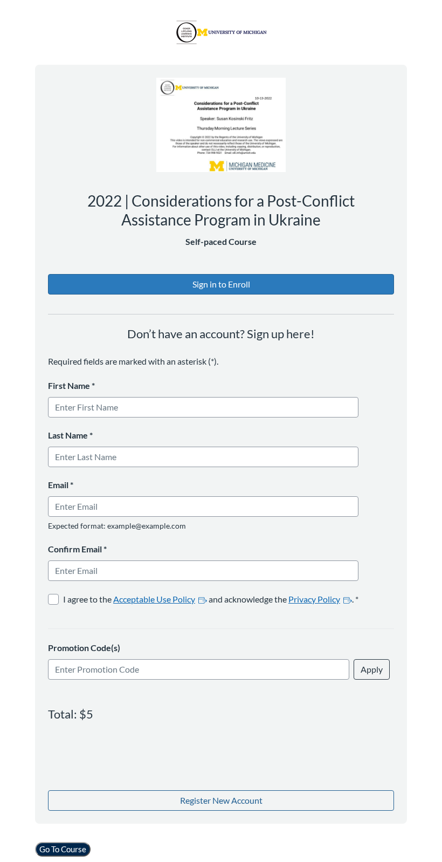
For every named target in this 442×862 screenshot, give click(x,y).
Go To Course (62, 849)
